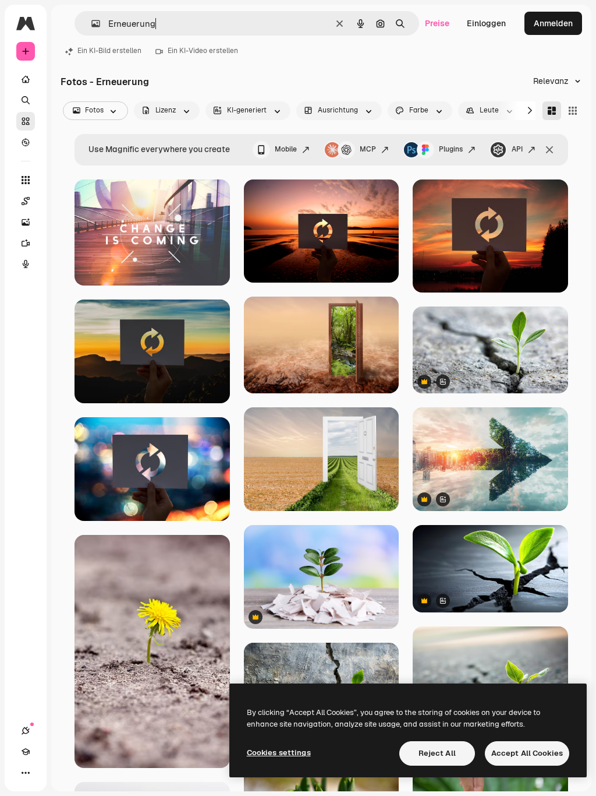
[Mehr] (25, 772)
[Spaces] (25, 201)
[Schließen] (549, 149)
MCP (368, 149)
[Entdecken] (25, 142)
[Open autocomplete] (91, 23)
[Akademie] (25, 751)
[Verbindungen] (25, 730)
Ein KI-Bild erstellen (109, 50)
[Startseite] (25, 79)
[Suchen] (25, 100)
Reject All (437, 753)
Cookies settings (279, 753)
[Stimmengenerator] (25, 264)
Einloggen (486, 23)
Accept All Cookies (527, 753)
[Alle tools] (25, 180)
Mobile (286, 149)
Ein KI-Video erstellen (203, 50)
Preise (437, 23)
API (517, 149)
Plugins (451, 149)
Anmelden (553, 23)
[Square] (572, 110)
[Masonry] (551, 110)
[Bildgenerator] (25, 222)
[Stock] (25, 121)
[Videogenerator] (25, 243)
